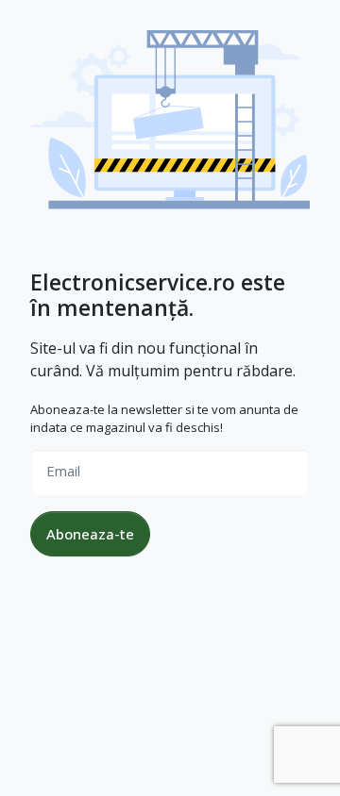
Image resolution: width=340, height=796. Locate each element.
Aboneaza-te (90, 533)
